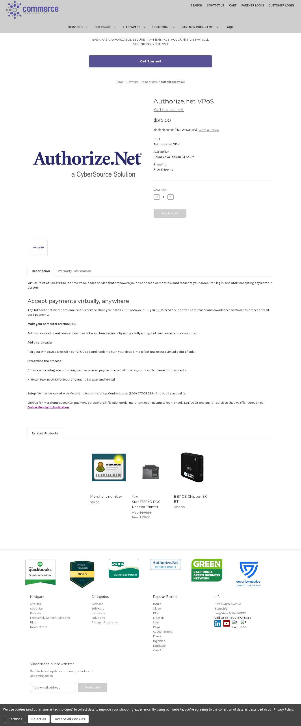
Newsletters (38, 627)
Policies (35, 613)
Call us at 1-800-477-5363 (232, 618)
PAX (155, 613)
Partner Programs (198, 27)
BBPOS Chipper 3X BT (190, 499)
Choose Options (150, 471)
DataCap (159, 645)
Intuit (157, 604)
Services (76, 27)
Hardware (132, 27)
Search (196, 5)
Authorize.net (162, 632)
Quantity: (160, 189)
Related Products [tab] (45, 433)
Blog (33, 622)
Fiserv (157, 636)
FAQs (229, 27)
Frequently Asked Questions (50, 618)
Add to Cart (108, 471)
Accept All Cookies (70, 719)
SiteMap (36, 604)
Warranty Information (74, 271)
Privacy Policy (283, 709)
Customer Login (281, 5)
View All (158, 650)
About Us (36, 608)
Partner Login (252, 5)
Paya (156, 627)
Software (103, 27)
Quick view (108, 463)
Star (156, 622)
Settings (15, 719)
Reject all (38, 719)
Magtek (158, 618)
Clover (157, 608)
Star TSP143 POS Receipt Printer (146, 504)
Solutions (161, 27)
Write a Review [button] (209, 130)
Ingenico (159, 641)
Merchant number (106, 496)
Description (41, 271)
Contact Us (215, 5)
